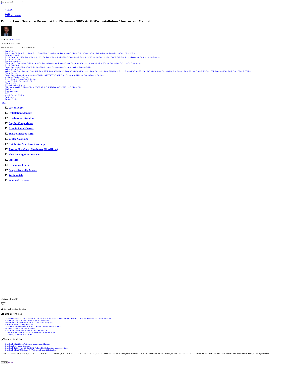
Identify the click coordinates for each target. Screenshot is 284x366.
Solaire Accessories (96, 71)
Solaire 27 (137, 71)
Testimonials (129, 71)
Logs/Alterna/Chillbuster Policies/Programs (75, 53)
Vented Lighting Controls (81, 75)
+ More (3, 103)
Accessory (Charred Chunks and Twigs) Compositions (100, 63)
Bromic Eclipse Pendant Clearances (17, 346)
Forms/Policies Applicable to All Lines (122, 53)
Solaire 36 (115, 71)
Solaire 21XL (200, 71)
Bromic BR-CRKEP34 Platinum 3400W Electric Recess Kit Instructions (30, 350)
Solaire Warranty (190, 71)
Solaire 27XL (43, 71)
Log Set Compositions (13, 61)
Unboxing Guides (85, 67)
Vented (8, 83)
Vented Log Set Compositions (15, 63)
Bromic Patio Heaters (12, 65)
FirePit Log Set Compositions (130, 63)
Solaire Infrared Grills (13, 69)
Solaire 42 (52, 71)
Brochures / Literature (13, 16)
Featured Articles (11, 99)
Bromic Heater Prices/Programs (49, 53)
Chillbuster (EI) (75, 87)
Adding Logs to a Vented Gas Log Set (18, 334)
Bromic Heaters (10, 57)
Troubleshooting (11, 75)
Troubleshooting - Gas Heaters (16, 67)
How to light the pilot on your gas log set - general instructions (27, 320)
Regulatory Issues (11, 91)
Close (4, 362)
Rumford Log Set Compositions (69, 63)
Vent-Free (14, 83)
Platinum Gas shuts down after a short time (20, 328)
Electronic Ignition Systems (15, 85)
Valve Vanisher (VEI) (12, 87)
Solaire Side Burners (63, 71)
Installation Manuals (12, 55)
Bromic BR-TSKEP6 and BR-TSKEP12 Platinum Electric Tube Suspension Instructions (36, 348)
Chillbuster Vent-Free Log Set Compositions (42, 63)
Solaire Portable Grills (113, 57)
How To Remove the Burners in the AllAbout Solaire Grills (26, 330)
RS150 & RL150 (47, 87)
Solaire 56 (153, 71)
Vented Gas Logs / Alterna (26, 57)
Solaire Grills (84, 57)
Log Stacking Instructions (130, 57)
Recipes (122, 71)
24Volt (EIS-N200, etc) (61, 87)
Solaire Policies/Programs (100, 53)
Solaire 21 (107, 71)
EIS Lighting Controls (97, 57)
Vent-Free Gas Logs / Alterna (46, 57)
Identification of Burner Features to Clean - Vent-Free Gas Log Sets (29, 322)
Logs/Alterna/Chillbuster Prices (16, 53)
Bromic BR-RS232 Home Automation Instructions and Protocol (27, 344)
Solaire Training (11, 71)
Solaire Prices (33, 53)
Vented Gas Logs (11, 73)
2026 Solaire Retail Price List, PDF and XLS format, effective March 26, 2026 (32, 326)
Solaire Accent (162, 71)
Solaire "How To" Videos (242, 71)
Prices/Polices (10, 51)
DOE (7, 93)
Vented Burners (66, 75)
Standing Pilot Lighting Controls (68, 57)
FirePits (8, 89)
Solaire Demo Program (175, 71)
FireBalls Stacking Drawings (150, 57)
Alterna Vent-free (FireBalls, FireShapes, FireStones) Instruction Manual (30, 332)
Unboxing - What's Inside (224, 71)
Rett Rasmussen (14, 39)
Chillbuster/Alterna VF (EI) (30, 87)
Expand (11, 362)
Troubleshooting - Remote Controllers (65, 67)
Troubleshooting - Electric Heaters (39, 67)
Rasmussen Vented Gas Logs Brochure (19, 324)
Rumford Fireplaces (97, 75)
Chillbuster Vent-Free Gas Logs (16, 77)
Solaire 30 (145, 71)
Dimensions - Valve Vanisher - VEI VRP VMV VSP (41, 75)
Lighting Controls (17, 79)
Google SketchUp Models (14, 95)
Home (7, 14)
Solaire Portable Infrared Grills (27, 71)
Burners (20, 75)
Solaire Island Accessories (80, 71)
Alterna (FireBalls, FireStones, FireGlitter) (20, 81)
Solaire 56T (210, 71)
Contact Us (9, 10)
